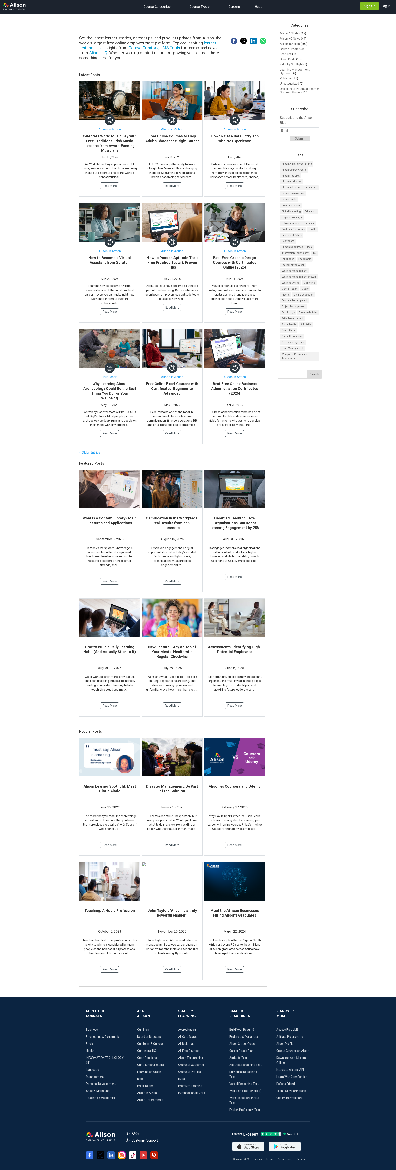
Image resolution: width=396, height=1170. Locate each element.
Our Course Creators (150, 1064)
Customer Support (145, 1140)
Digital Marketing (291, 211)
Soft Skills (305, 324)
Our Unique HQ (146, 1050)
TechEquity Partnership (291, 1090)
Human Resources (292, 247)
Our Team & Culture (150, 1043)
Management (95, 1076)
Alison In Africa (147, 1092)
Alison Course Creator (294, 169)
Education (310, 211)
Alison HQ (98, 52)
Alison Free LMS (291, 175)
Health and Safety (292, 235)
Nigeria (286, 294)
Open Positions (147, 1057)
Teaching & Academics (101, 1097)
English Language (292, 217)
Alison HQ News (290, 38)
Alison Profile (284, 1043)
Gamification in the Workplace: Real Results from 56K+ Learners (172, 523)
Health (312, 229)
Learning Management (294, 270)
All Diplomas (186, 1043)
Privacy (258, 1159)
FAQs (135, 1134)
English (90, 1043)
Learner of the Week (293, 265)
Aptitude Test (238, 1057)
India (310, 247)
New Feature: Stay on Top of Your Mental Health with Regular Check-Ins (172, 652)
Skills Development (292, 318)
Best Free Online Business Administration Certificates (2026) (234, 388)
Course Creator (290, 49)
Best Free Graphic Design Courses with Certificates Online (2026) (234, 262)
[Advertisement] (175, 25)
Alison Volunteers (292, 187)
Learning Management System (299, 276)
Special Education (292, 336)
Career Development (293, 193)
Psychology (288, 312)
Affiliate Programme (289, 1036)
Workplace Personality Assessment (294, 356)
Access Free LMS (287, 1029)
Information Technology (295, 253)
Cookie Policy (285, 1159)
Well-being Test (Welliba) (245, 1090)
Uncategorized (289, 83)
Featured (286, 54)
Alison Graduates (291, 181)
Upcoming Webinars (289, 1097)
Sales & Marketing (98, 1090)
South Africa (289, 330)
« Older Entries (89, 452)
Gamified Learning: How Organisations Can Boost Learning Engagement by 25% (235, 523)
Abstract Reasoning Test (245, 1064)
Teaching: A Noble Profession (109, 910)
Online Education (303, 294)
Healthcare (288, 241)
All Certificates (187, 1036)
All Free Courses (188, 1050)
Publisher (110, 377)
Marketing (309, 282)
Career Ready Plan (241, 1050)
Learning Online (290, 282)
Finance (309, 223)
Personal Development (294, 300)
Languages (288, 259)
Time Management (292, 348)
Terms (269, 1159)
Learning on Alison (149, 1071)
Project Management (293, 306)
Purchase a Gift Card (191, 1092)
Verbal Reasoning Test (244, 1083)
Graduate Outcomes (293, 229)
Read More (110, 185)
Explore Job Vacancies (244, 1036)
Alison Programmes (150, 1099)
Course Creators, (143, 47)
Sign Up (369, 6)
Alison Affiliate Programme (297, 163)
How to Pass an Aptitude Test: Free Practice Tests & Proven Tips (172, 262)
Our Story (143, 1029)
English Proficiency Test (244, 1109)
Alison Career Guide (242, 1043)
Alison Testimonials (191, 1057)
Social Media (289, 324)
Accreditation (187, 1029)
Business (311, 187)
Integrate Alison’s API (290, 1069)
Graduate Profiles (189, 1071)
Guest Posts (288, 59)
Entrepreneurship (291, 223)
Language (92, 1069)
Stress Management (293, 342)
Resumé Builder (308, 312)
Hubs (181, 1078)
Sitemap (301, 1159)
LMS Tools (170, 47)
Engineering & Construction (103, 1036)
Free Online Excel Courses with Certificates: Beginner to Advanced (172, 388)
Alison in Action (110, 129)
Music (305, 288)
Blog (140, 1078)
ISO (315, 253)
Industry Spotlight (291, 64)
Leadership (304, 259)
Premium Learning (190, 1085)
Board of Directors (149, 1036)
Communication (291, 205)
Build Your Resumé (241, 1029)
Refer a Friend (285, 1083)
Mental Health (289, 288)
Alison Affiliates (290, 33)
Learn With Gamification (291, 1076)
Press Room (145, 1085)
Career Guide (289, 199)
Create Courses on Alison (292, 1050)
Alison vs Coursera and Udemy (234, 786)
